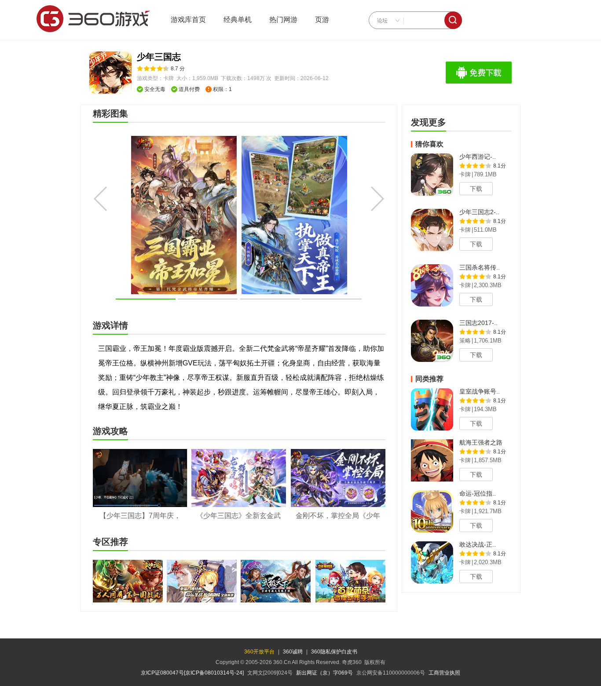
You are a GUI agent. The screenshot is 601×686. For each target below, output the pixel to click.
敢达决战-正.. (477, 544)
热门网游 (283, 19)
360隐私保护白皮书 (334, 652)
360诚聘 (293, 652)
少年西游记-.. (477, 156)
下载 (476, 188)
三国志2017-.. (478, 322)
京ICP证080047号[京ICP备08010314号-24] (192, 673)
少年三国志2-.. (479, 211)
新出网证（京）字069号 (324, 673)
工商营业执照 (444, 673)
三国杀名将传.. (479, 267)
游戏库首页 (188, 19)
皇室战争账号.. (479, 391)
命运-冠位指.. (477, 493)
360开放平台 (259, 652)
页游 (322, 19)
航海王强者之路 (480, 442)
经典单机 (238, 19)
